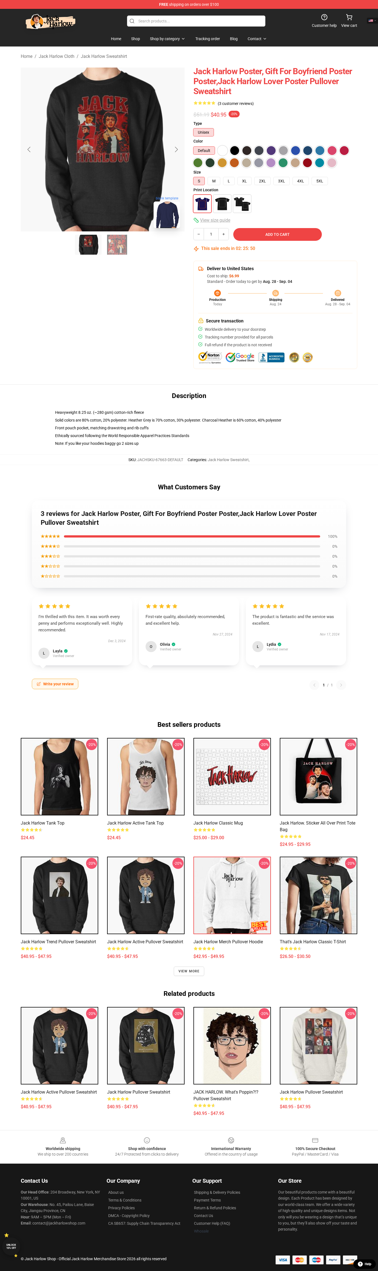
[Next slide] (176, 149)
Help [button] (368, 1264)
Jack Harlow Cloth (56, 56)
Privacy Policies (121, 1208)
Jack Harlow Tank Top (42, 823)
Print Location (205, 190)
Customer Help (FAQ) (212, 1223)
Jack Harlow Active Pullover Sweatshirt (145, 941)
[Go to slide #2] (117, 245)
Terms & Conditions (124, 1200)
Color (198, 141)
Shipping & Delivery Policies (217, 1192)
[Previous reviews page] (314, 685)
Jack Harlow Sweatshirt (104, 56)
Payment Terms (207, 1200)
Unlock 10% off (11, 1246)
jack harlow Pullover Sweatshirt (138, 1092)
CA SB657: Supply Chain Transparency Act (144, 1223)
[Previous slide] (29, 149)
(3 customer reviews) (236, 103)
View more (189, 971)
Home (26, 56)
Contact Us (203, 1215)
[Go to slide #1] (88, 245)
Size (197, 172)
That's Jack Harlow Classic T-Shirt (313, 941)
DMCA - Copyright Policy (129, 1215)
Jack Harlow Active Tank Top (135, 823)
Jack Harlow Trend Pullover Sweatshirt (58, 941)
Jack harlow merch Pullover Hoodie (228, 941)
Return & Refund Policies (215, 1208)
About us (116, 1192)
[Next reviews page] (341, 685)
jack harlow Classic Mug (218, 823)
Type (197, 123)
